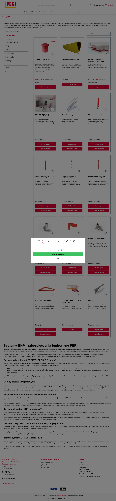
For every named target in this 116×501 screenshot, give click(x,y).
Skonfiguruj (58, 250)
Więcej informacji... (47, 242)
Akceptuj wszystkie (58, 254)
